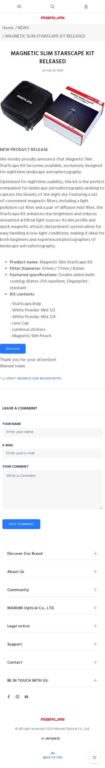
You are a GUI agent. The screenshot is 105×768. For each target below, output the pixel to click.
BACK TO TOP (52, 757)
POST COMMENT (21, 524)
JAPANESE (52, 739)
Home (8, 28)
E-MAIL (7, 445)
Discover (13, 349)
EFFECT (11, 378)
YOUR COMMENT (15, 467)
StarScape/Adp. (27, 304)
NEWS (23, 28)
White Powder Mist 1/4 (34, 317)
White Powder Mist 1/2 (33, 310)
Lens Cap (20, 323)
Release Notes (50, 378)
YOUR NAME (11, 424)
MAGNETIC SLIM (28, 378)
